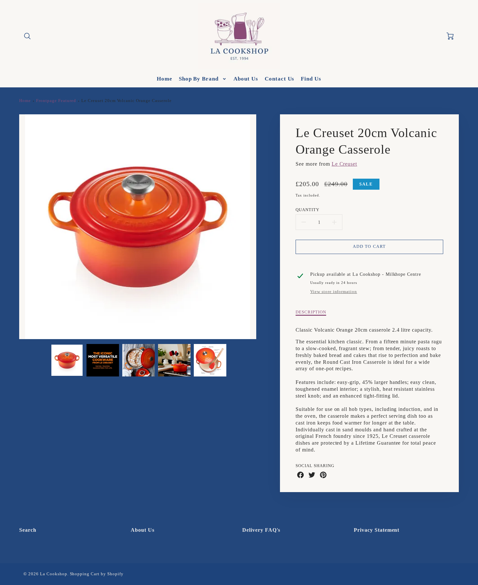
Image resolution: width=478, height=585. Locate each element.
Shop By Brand (199, 79)
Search (27, 530)
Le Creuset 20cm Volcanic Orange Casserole (126, 100)
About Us (245, 79)
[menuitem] (164, 79)
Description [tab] (311, 312)
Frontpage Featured (56, 100)
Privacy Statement (376, 530)
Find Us (311, 79)
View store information (333, 291)
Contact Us (280, 79)
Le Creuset (344, 164)
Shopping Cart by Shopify (97, 574)
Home (164, 79)
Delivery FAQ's (261, 530)
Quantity (307, 210)
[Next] (261, 227)
